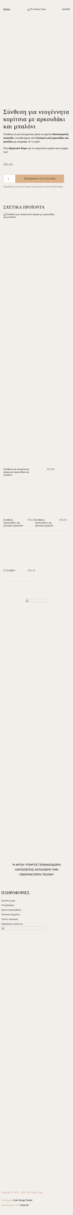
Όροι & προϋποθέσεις (11, 1182)
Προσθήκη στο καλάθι (40, 179)
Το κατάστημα (7, 1178)
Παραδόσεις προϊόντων (12, 1196)
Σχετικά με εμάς (8, 1173)
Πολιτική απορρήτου (10, 1187)
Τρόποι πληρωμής (9, 1192)
